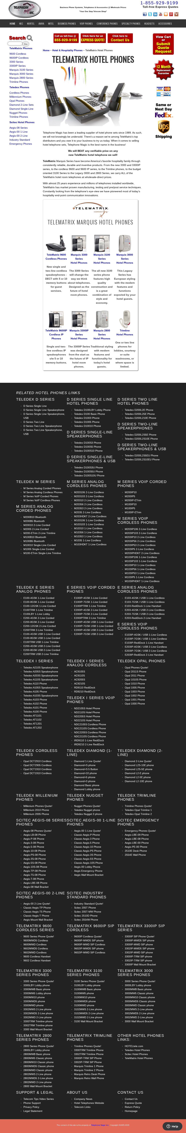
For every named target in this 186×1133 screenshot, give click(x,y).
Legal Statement (32, 1110)
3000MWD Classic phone (139, 1005)
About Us (77, 1092)
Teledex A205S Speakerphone (40, 671)
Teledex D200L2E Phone (139, 409)
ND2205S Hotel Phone (87, 716)
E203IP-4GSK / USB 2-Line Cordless (146, 646)
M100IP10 (131, 504)
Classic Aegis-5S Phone (87, 858)
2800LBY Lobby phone (36, 1050)
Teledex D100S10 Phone (88, 450)
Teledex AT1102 (32, 719)
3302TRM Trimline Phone (89, 1054)
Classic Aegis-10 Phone (87, 846)
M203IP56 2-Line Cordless (140, 541)
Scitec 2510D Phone (86, 915)
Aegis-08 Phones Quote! (37, 830)
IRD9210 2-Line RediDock (89, 744)
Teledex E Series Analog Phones (35, 589)
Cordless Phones (19, 92)
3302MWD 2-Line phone (37, 1017)
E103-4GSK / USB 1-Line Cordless (145, 597)
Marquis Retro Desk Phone (89, 1074)
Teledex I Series (34, 661)
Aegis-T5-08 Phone (34, 874)
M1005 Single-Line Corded (38, 549)
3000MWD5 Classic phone (140, 1001)
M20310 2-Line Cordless (88, 500)
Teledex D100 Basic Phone (89, 413)
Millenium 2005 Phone (36, 814)
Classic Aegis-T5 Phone (37, 911)
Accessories (165, 23)
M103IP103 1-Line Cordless (141, 561)
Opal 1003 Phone (135, 691)
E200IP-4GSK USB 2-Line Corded (93, 630)
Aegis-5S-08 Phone (34, 862)
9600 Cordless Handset (36, 956)
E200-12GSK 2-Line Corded (39, 626)
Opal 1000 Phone (135, 703)
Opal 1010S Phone (136, 679)
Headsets (149, 23)
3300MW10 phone (34, 997)
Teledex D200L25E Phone (140, 413)
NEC (21, 23)
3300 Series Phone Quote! (38, 981)
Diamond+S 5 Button (86, 769)
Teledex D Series (35, 399)
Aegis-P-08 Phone (33, 838)
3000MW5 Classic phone (139, 993)
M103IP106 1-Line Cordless (141, 557)
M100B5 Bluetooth (34, 541)
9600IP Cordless (19, 57)
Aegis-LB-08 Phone (34, 834)
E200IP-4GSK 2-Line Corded (90, 609)
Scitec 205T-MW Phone (87, 911)
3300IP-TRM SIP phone (138, 956)
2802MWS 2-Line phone (37, 1074)
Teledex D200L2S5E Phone (140, 434)
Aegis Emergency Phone (88, 870)
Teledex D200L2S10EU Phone (142, 459)
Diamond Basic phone (86, 785)
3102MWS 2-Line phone (88, 1009)
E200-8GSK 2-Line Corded (38, 622)
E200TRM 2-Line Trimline (38, 630)
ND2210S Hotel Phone (87, 720)
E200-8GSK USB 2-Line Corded (41, 650)
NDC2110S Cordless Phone (90, 728)
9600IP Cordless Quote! (88, 936)
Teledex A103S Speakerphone (40, 695)
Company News (83, 1098)
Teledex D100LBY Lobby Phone (92, 409)
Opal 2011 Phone (135, 675)
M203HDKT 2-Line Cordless (90, 516)
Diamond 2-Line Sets (21, 104)
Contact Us (131, 1098)
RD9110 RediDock (84, 687)
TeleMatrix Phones (20, 48)
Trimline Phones (18, 81)
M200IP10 (131, 492)
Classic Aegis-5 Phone (87, 842)
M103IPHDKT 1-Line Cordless (142, 581)
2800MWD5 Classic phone (38, 1066)
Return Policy (132, 1106)
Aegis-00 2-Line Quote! (36, 903)
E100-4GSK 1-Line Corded (38, 597)
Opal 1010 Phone (135, 683)
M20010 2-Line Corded (36, 525)
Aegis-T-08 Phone (33, 878)
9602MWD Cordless (34, 952)
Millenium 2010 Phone (36, 810)
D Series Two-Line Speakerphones (138, 426)
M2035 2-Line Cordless (87, 512)
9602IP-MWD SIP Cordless (89, 952)
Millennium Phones (20, 96)
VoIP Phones (86, 23)
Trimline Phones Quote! (138, 806)
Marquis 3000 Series (21, 73)
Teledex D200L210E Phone (140, 417)
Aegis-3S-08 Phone (34, 858)
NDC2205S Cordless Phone (90, 732)
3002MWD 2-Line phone (139, 1017)
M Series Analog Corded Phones (42, 488)
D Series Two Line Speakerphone (42, 425)
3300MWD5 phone (34, 1001)
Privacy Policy (31, 1106)
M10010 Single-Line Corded (39, 545)
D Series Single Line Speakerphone (43, 409)
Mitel (51, 23)
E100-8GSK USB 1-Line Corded (41, 638)
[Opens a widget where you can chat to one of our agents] (172, 1126)
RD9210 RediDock (84, 691)
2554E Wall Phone (135, 854)
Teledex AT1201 (32, 723)
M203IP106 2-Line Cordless (141, 529)
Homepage (131, 1110)
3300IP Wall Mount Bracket (140, 964)
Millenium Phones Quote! (37, 806)
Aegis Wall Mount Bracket (88, 874)
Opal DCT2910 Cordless (37, 761)
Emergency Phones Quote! (140, 830)
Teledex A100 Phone (35, 711)
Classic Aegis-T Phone (36, 915)
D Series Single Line (35, 405)
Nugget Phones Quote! (87, 806)
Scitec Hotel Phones (22, 122)
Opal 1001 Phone (135, 699)
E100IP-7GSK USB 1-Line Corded (93, 626)
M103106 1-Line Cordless (89, 520)
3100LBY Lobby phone (87, 985)
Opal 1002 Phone (135, 695)
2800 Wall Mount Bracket (37, 1086)
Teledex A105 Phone (35, 691)
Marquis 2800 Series (21, 77)
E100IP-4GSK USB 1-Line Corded (93, 622)
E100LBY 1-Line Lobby (36, 614)
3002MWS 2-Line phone (139, 1009)
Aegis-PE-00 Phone (136, 846)
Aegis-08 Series (18, 127)
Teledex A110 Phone (35, 683)
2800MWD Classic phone (37, 1070)
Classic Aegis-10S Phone (88, 862)
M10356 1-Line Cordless (88, 532)
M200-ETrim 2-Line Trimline (39, 533)
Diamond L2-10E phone (138, 781)
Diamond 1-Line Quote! (87, 761)
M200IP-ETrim (133, 500)
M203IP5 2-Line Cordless (139, 549)
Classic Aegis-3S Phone (87, 854)
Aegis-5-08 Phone (33, 846)
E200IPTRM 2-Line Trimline (90, 618)
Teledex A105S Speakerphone (40, 687)
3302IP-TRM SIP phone (138, 960)
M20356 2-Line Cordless (88, 504)
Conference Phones (107, 23)
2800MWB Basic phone (36, 1054)
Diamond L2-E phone (137, 773)
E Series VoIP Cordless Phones (137, 626)
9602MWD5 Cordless (35, 948)
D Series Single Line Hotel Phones (89, 401)
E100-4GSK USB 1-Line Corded (41, 634)
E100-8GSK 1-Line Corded (38, 601)
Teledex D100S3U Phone (88, 467)
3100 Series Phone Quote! (89, 981)
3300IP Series (17, 65)
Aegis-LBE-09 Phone (137, 834)
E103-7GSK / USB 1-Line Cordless (145, 601)
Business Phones (67, 23)
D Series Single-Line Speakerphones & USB (91, 459)
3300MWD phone (33, 1005)
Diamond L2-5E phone (138, 777)
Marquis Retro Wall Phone (89, 1078)
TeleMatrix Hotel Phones (139, 1058)
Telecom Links (82, 1106)
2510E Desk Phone (136, 850)
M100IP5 (130, 508)
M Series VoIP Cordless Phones (41, 500)
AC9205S (79, 679)
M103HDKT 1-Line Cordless (90, 544)
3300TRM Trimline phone (38, 1021)
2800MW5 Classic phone (37, 1058)
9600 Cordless (17, 53)
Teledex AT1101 (32, 715)
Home (12, 23)
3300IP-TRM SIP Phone (88, 1058)
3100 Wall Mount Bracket (88, 1021)
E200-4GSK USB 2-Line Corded (41, 646)
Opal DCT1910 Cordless (37, 769)
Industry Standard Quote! (88, 903)
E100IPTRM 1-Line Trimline (90, 605)
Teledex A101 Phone (35, 707)
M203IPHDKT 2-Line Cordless (142, 553)
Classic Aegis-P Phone (87, 834)
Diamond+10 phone (85, 773)
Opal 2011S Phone (135, 671)
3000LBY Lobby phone (138, 985)
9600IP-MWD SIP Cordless (89, 944)
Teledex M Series (35, 482)
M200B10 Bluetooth (34, 517)
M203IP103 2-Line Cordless (141, 533)
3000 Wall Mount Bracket (139, 1021)
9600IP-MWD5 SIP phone (89, 940)
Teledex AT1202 (32, 727)
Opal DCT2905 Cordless (37, 765)
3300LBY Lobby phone (36, 985)
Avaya (41, 23)
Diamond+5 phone (84, 777)
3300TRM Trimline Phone (89, 1050)
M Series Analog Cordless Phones (42, 492)
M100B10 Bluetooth (34, 537)
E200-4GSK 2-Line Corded (38, 618)
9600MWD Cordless (34, 944)
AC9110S (79, 675)
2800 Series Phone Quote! (38, 1046)
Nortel (31, 23)
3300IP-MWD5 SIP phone (139, 940)
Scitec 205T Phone (85, 907)
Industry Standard (19, 139)
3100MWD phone (84, 1005)
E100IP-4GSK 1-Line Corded (90, 597)
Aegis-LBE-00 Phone (137, 842)
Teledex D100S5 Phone (87, 446)
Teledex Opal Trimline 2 (138, 814)
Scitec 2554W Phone (86, 919)
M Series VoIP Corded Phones (40, 496)
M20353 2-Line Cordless (88, 508)
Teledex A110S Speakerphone (40, 679)
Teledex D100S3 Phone (87, 442)
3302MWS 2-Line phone (37, 1009)
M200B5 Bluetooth (34, 521)
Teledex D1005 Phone (87, 421)
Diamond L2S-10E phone (139, 765)
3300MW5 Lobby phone (37, 993)
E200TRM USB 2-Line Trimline (41, 654)
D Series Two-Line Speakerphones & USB (142, 447)
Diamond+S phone (85, 765)
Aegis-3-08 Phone (33, 842)
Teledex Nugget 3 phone (88, 814)
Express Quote (133, 1102)
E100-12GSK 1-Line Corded (39, 605)
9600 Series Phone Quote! (38, 936)
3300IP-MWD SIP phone (139, 944)
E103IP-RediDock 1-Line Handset (144, 642)
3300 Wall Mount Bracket (37, 1029)
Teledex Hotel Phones (137, 1050)
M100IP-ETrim (133, 512)
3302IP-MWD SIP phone (139, 952)
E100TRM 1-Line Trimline (38, 609)
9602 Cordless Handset (36, 960)
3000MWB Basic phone (138, 989)
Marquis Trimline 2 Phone (89, 1070)
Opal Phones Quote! (136, 667)
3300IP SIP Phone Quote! (139, 936)
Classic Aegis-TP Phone (37, 907)
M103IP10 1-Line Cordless (140, 565)
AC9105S (79, 671)
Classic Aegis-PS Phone (88, 850)
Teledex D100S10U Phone (89, 475)
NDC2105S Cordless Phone (90, 724)
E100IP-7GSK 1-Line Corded (90, 601)
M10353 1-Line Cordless (88, 536)
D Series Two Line (33, 421)
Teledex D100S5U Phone (88, 471)
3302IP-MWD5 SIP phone (139, 948)
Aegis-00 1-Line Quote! (87, 830)
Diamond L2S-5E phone (138, 769)
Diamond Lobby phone (87, 789)
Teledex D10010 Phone (87, 425)
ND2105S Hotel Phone (87, 708)
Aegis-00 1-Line (18, 131)
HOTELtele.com (134, 1046)
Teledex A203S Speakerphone (40, 675)
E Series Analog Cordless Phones (137, 589)
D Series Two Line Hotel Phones (138, 401)
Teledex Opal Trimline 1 (138, 810)
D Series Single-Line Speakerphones (90, 434)
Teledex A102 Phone (35, 703)
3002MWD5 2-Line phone (139, 1013)
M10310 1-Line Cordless (88, 528)
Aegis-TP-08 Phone (34, 870)
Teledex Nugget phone (87, 810)
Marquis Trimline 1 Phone (89, 1066)
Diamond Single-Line (21, 108)
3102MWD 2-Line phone (88, 1017)
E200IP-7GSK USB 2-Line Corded (93, 634)
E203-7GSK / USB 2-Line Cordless (145, 614)
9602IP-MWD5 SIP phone (89, 948)
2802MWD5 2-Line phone (38, 1078)
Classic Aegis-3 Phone (87, 838)
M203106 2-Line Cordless (89, 492)
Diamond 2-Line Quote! (138, 761)
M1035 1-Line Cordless (87, 540)
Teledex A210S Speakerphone (40, 667)
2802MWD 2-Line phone (37, 1082)
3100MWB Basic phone (87, 989)
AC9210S (79, 683)
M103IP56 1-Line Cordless (140, 569)
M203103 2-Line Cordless (89, 496)
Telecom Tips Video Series (38, 1098)
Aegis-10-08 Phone (34, 850)
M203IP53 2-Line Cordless (140, 545)
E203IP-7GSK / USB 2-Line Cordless (146, 650)
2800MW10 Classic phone (38, 1062)
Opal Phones (16, 100)
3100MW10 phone (84, 997)
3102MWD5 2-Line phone (89, 1013)
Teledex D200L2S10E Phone (141, 438)
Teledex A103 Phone (35, 699)
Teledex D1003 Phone (87, 417)
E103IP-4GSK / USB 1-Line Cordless (146, 634)
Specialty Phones (131, 23)
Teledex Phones (19, 87)
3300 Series (16, 61)
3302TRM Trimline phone (38, 1025)
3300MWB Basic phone (36, 989)
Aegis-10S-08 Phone (35, 866)
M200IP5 (130, 496)
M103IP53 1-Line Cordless (140, 573)
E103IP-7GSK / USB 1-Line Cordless (146, 638)
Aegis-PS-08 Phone (34, 854)
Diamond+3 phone (84, 781)
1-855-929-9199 (159, 2)
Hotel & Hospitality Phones (67, 50)
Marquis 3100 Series (21, 69)
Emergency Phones (20, 143)
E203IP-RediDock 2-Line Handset (144, 654)
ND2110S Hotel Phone (87, 712)
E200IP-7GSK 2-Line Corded (90, 614)
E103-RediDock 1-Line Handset (143, 605)
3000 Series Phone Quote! (140, 981)
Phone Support (32, 1102)
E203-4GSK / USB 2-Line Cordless (145, 609)
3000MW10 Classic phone (140, 997)
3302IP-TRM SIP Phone (88, 1062)
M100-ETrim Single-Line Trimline (42, 553)
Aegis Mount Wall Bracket (38, 919)
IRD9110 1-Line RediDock (89, 740)
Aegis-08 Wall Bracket (35, 886)
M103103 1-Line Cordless (89, 524)
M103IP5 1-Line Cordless (139, 577)
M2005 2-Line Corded (36, 529)
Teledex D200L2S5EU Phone (141, 455)
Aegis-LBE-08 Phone (35, 882)
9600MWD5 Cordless (35, 940)
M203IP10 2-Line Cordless (140, 537)
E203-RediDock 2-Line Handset (143, 618)
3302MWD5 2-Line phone (38, 1013)
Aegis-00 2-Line (18, 135)
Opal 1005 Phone (135, 687)
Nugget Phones (18, 112)
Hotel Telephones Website (89, 1102)
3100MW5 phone (84, 993)
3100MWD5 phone (85, 1001)
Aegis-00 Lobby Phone (87, 866)
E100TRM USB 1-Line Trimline (41, 642)
